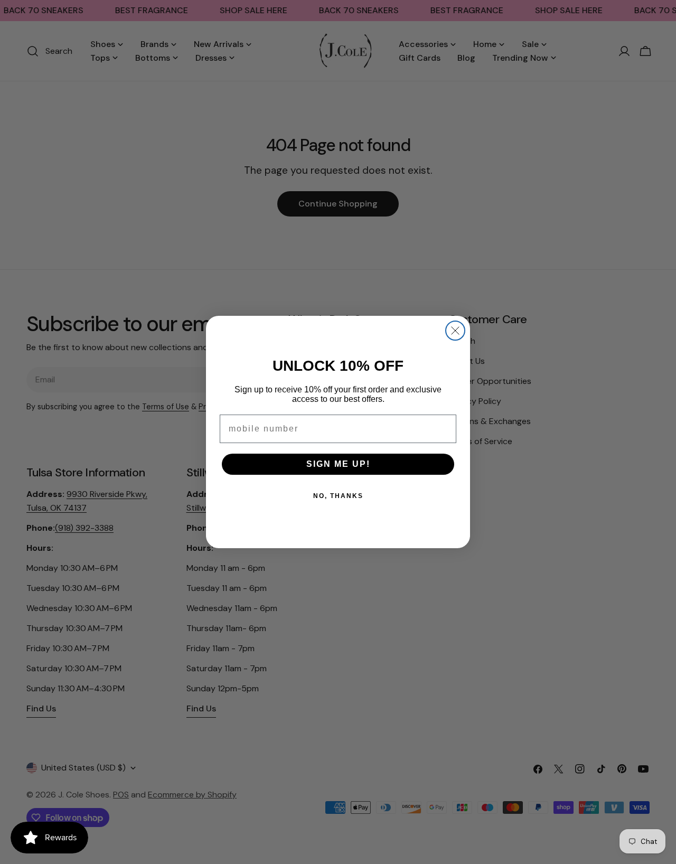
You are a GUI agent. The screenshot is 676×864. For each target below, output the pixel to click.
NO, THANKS (338, 496)
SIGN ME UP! (338, 463)
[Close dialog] (455, 330)
